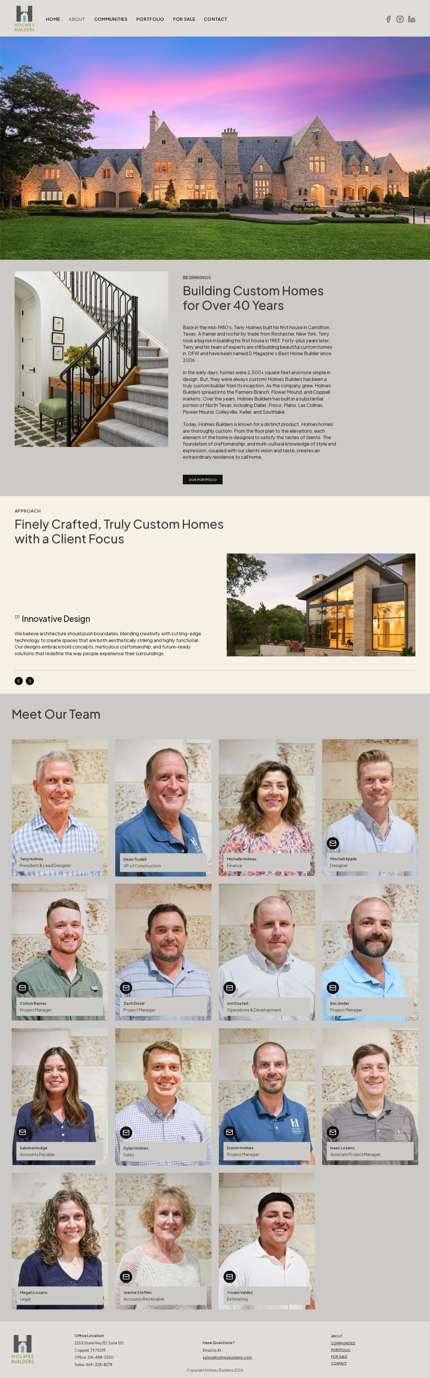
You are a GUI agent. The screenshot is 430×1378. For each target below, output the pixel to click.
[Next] (30, 681)
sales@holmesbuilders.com (227, 1357)
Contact (339, 1363)
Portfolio (341, 1349)
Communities (343, 1343)
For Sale (339, 1356)
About (336, 1336)
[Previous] (19, 681)
